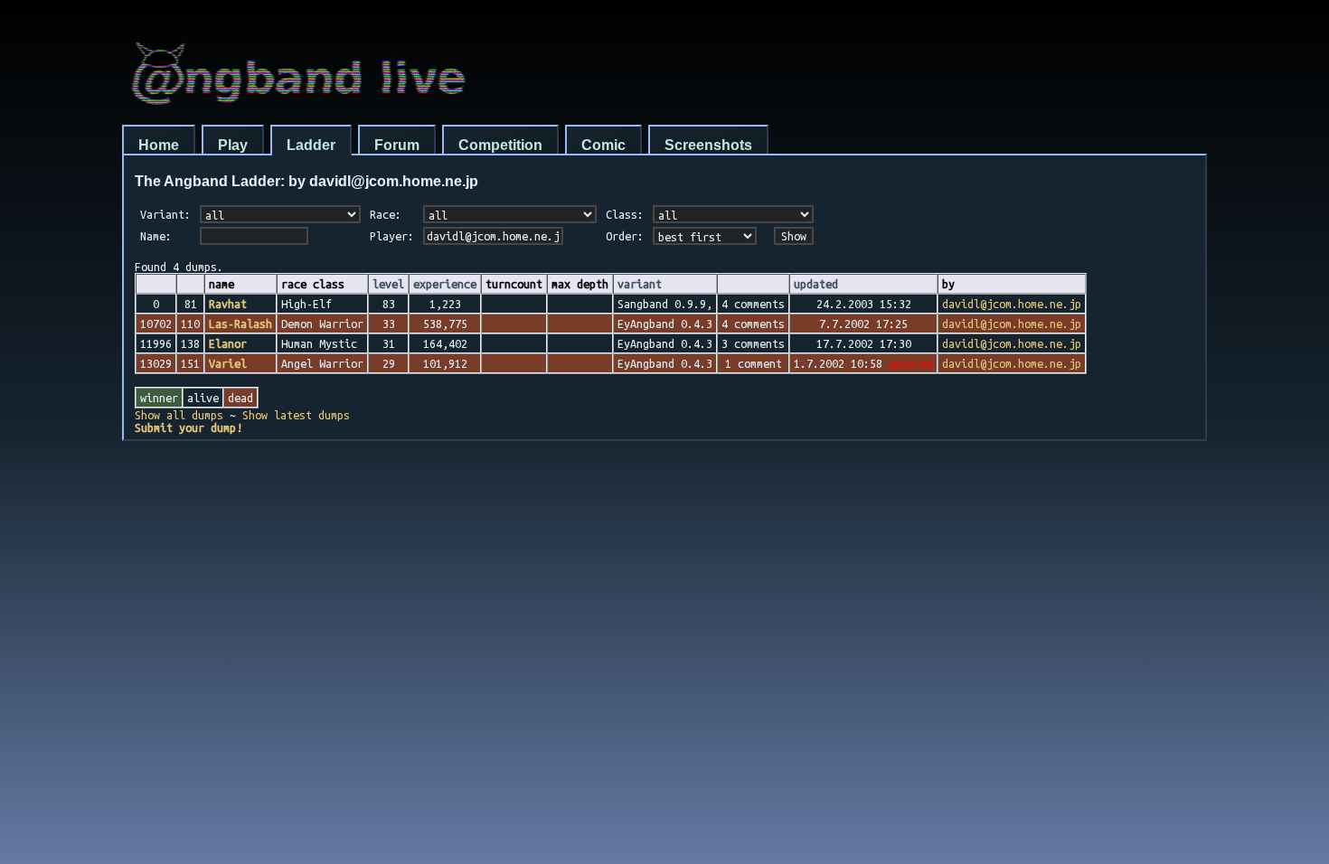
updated (816, 283)
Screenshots (708, 145)
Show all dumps (179, 415)
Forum (396, 145)
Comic (603, 145)
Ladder (311, 145)
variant (639, 283)
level (388, 283)
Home (158, 145)
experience (444, 283)
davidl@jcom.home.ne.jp (1011, 303)
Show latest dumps (296, 415)
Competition (500, 145)
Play (233, 145)
